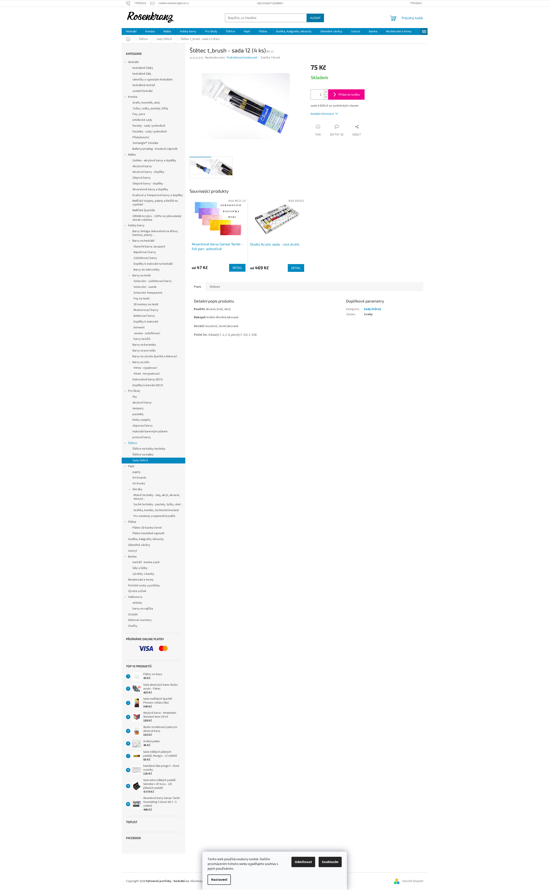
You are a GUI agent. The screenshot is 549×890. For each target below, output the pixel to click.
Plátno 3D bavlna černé (147, 528)
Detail (237, 267)
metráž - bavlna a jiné (146, 562)
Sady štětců (140, 460)
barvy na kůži (142, 339)
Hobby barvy (136, 225)
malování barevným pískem (150, 431)
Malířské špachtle (143, 210)
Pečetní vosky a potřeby (144, 585)
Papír (131, 466)
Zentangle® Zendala (145, 143)
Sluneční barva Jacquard (149, 246)
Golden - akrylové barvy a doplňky (154, 160)
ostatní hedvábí (142, 91)
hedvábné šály (141, 74)
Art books (138, 483)
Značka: (270, 57)
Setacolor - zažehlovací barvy (153, 281)
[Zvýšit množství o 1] (326, 92)
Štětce (132, 443)
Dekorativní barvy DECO (147, 379)
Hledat (315, 18)
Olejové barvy (141, 178)
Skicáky (137, 489)
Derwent (139, 327)
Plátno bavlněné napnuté (148, 533)
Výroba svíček (137, 591)
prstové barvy (141, 437)
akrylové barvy (142, 402)
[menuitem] (131, 31)
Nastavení (219, 879)
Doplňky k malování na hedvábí (153, 264)
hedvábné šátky (142, 68)
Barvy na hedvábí (143, 241)
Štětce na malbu (142, 454)
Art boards (139, 478)
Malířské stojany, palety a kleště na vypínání (155, 203)
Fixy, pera (138, 114)
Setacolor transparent (148, 293)
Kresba (132, 97)
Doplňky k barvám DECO (147, 385)
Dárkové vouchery (140, 620)
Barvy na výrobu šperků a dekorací (154, 356)
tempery (138, 408)
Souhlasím (330, 862)
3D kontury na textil (146, 304)
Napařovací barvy (145, 252)
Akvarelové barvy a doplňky (150, 189)
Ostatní (133, 614)
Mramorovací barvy (146, 310)
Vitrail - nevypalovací (147, 374)
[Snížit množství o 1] (326, 97)
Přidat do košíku (349, 94)
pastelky (138, 414)
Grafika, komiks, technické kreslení (156, 510)
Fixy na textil (141, 298)
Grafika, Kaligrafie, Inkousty (146, 539)
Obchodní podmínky (270, 3)
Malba (132, 155)
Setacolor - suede (145, 287)
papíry (136, 472)
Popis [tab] (197, 287)
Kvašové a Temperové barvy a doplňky (157, 195)
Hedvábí (133, 62)
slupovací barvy (142, 426)
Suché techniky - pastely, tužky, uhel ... (158, 504)
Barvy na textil (141, 275)
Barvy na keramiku (144, 345)
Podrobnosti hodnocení (242, 58)
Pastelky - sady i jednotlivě (149, 131)
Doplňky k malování (146, 322)
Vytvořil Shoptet (412, 881)
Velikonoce (135, 597)
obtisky (137, 603)
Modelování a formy (141, 580)
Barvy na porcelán (144, 350)
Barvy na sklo (140, 362)
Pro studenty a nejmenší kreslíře (154, 516)
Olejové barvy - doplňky (147, 183)
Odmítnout (303, 862)
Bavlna (132, 556)
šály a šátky (140, 568)
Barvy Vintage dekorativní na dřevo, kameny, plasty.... (155, 233)
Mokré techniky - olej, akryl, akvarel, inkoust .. (157, 497)
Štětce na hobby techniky (148, 449)
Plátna (132, 522)
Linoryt (132, 551)
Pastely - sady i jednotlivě (148, 126)
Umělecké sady (142, 120)
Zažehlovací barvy (145, 258)
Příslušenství (140, 137)
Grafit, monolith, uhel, (146, 103)
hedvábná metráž (143, 85)
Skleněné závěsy (139, 545)
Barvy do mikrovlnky (147, 270)
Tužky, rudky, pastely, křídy (150, 108)
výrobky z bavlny (143, 574)
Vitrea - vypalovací (145, 368)
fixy (134, 397)
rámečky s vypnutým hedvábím (152, 79)
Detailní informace (322, 114)
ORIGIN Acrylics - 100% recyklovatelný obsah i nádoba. (156, 218)
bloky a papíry (141, 420)
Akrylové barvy (142, 166)
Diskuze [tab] (215, 287)
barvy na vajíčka (142, 608)
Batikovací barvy (144, 316)
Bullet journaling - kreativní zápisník (155, 149)
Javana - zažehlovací (147, 333)
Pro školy (134, 391)
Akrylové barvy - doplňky (148, 172)
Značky (132, 626)
